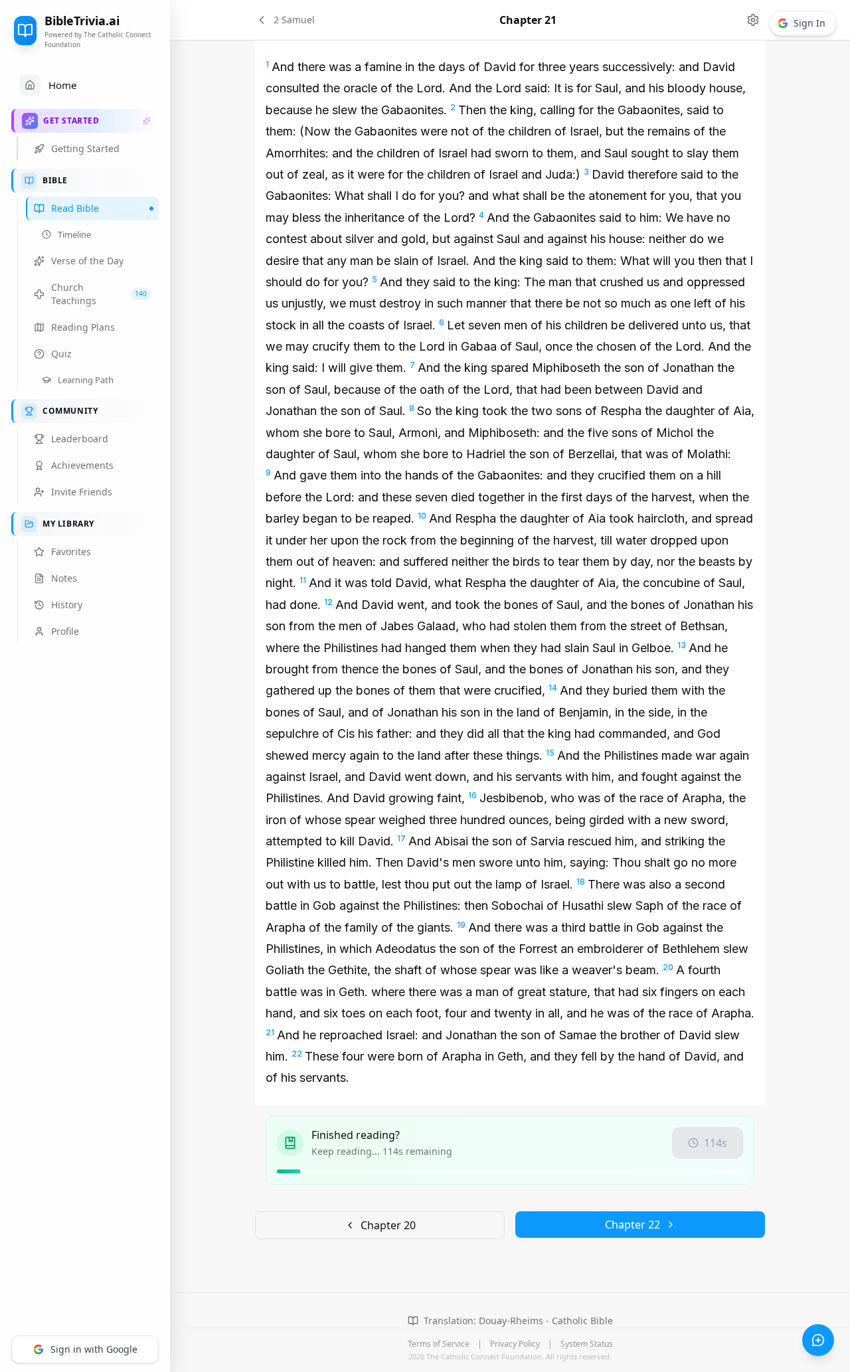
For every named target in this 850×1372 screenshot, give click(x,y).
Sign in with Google (93, 1349)
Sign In (809, 23)
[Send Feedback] (818, 1340)
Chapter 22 (632, 1224)
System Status (586, 1344)
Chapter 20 (388, 1225)
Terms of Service (438, 1344)
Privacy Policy (515, 1344)
